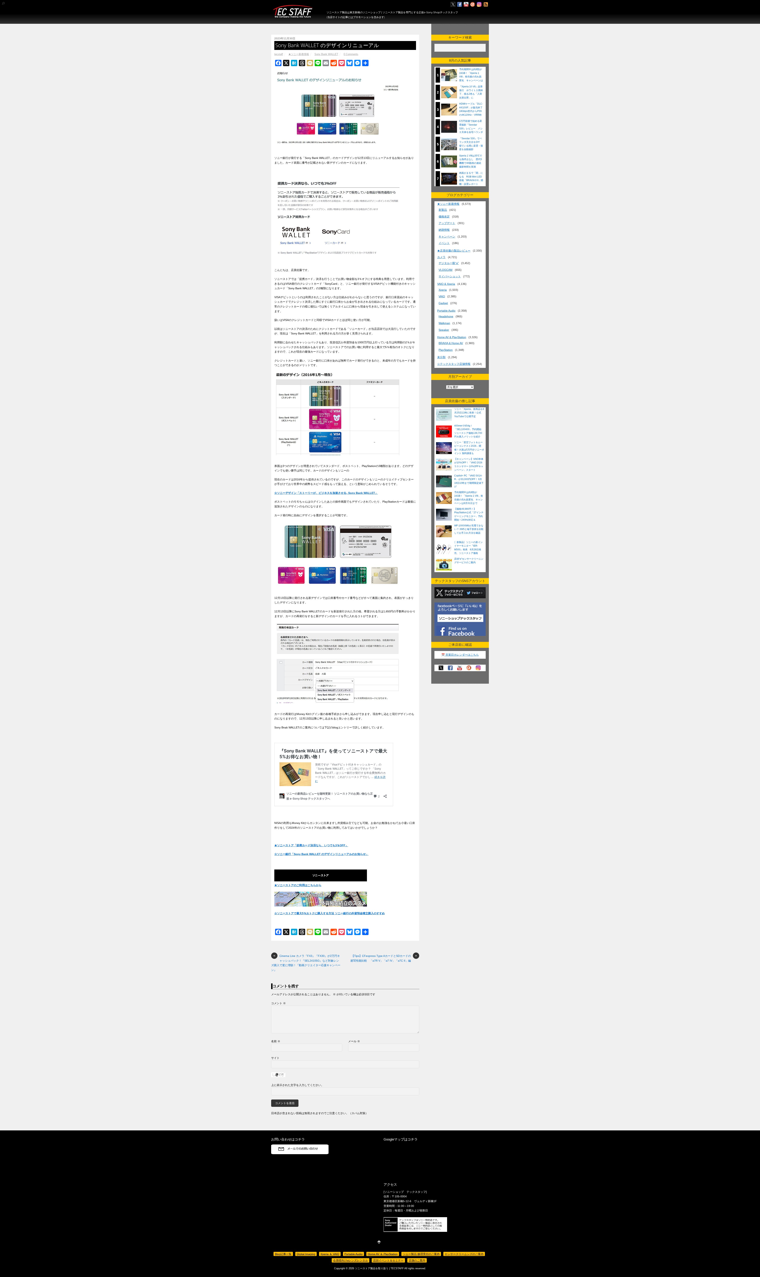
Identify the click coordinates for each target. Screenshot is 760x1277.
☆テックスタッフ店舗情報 (453, 364)
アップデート (447, 223)
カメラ (441, 257)
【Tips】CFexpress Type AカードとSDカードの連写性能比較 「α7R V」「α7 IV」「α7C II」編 (383, 958)
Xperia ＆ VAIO (329, 1253)
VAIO (442, 296)
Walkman (444, 323)
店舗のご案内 (417, 1260)
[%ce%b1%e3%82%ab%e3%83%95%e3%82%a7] (472, 4)
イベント (444, 243)
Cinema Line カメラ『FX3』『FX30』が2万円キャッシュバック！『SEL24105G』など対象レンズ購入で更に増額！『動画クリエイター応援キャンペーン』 (305, 963)
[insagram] (479, 4)
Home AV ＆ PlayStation (383, 1253)
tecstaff (278, 54)
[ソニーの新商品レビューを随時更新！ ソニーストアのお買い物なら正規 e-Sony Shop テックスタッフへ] (293, 16)
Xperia (443, 289)
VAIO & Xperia (446, 283)
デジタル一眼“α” (449, 263)
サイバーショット (450, 276)
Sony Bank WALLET (326, 54)
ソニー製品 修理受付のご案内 (421, 1253)
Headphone (446, 316)
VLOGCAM (445, 269)
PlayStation (446, 349)
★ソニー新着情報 (298, 54)
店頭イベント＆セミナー (388, 1260)
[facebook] (459, 4)
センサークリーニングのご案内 (464, 1253)
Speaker (444, 329)
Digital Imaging (306, 1253)
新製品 (443, 209)
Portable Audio (446, 310)
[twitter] (453, 4)
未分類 (441, 357)
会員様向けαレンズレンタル (350, 1260)
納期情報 (444, 229)
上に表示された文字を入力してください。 (297, 1085)
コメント (278, 1003)
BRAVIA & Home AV (451, 343)
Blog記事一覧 (283, 1253)
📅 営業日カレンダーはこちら (460, 654)
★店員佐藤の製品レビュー (453, 250)
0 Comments (351, 54)
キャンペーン (447, 236)
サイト (275, 1057)
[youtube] (466, 4)
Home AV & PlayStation (451, 337)
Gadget (443, 303)
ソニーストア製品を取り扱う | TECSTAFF (379, 1268)
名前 (275, 1041)
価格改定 (444, 216)
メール (354, 1041)
